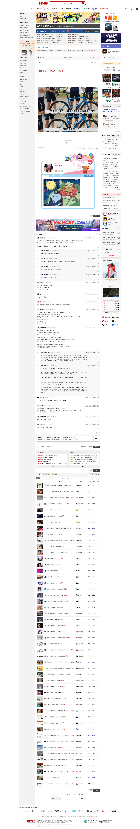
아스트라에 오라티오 (25, 111)
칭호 (68, 175)
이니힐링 (59, 171)
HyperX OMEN (23, 98)
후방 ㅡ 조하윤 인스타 (53, 534)
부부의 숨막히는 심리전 (54, 692)
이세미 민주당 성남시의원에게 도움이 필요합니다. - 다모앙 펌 (63, 759)
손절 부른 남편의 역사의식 (54, 686)
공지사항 (97, 816)
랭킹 (61, 175)
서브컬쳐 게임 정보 (24, 96)
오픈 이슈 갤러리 (24, 60)
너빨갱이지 (80, 497)
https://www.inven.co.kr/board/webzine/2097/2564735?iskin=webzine (55, 211)
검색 (82, 798)
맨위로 (90, 446)
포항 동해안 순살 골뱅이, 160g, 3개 (110, 208)
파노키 (79, 777)
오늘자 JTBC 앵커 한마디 (54, 704)
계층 (87, 478)
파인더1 (80, 784)
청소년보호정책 (71, 816)
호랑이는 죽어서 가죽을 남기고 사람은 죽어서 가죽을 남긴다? (63, 497)
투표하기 (111, 255)
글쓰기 (96, 470)
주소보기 (38, 54)
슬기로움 (80, 540)
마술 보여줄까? (52, 777)
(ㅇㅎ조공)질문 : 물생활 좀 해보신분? (57, 674)
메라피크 (80, 516)
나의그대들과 (81, 680)
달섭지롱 (80, 698)
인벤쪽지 (56, 171)
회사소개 (42, 816)
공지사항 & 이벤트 (24, 25)
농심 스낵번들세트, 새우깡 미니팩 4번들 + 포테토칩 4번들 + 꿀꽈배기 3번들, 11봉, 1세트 (111, 197)
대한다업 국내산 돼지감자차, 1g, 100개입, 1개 (111, 203)
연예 (51, 478)
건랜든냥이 (80, 747)
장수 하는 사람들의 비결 (54, 680)
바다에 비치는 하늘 (53, 747)
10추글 (48, 474)
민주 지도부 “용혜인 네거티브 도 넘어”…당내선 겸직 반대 (62, 540)
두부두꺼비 (41, 58)
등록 (96, 438)
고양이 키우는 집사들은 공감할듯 (56, 656)
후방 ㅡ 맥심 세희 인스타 (54, 546)
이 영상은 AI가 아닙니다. (54, 729)
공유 (77, 148)
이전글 (48, 446)
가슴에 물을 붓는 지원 (53, 607)
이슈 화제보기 (95, 31)
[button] (52, 466)
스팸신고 (90, 148)
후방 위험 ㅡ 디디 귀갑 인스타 (55, 552)
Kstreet (79, 674)
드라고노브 (80, 723)
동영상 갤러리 (23, 27)
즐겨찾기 (55, 474)
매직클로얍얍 (81, 668)
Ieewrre (79, 692)
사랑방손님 (80, 656)
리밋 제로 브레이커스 (25, 106)
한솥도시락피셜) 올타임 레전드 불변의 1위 (58, 668)
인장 (46, 176)
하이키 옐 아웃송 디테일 (54, 583)
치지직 (21, 81)
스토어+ (118, 63)
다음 (82, 794)
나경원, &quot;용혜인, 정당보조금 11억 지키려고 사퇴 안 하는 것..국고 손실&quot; (67, 771)
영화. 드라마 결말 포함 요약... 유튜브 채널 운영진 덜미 (61, 753)
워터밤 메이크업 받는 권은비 (55, 625)
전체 (38, 478)
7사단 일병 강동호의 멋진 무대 (55, 595)
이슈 (44, 478)
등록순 (44, 234)
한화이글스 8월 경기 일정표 (55, 723)
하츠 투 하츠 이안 (52, 564)
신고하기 (85, 148)
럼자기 (79, 729)
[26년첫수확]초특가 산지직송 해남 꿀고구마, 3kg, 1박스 (111, 200)
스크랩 (80, 148)
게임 (73, 478)
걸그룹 (21, 86)
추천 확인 (95, 148)
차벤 (21, 84)
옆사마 (79, 771)
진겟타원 (80, 759)
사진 (82, 478)
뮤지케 (79, 485)
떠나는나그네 (81, 491)
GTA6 (21, 113)
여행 (21, 89)
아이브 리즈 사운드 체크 (54, 558)
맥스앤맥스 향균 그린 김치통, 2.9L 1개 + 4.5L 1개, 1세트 (111, 205)
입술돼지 (80, 510)
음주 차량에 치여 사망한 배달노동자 (57, 613)
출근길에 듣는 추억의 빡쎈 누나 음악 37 (57, 485)
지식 (77, 478)
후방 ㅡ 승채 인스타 (53, 510)
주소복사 (38, 211)
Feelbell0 (80, 528)
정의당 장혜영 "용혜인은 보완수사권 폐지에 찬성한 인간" (62, 735)
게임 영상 (22, 94)
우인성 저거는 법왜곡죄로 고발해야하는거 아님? (60, 710)
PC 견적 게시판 (23, 70)
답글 (98, 247)
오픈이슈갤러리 (97, 54)
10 (79, 794)
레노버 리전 (23, 101)
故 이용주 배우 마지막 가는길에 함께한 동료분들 (60, 662)
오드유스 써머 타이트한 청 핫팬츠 (56, 601)
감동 (92, 478)
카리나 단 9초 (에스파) (53, 619)
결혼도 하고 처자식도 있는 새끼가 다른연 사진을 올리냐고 (62, 741)
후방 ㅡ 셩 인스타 (52, 522)
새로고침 (98, 234)
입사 (79, 558)
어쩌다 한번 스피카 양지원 (54, 631)
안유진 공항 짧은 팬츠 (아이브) (55, 589)
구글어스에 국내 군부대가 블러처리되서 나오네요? (60, 650)
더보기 (62, 171)
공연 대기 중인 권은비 (53, 577)
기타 (97, 478)
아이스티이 (80, 753)
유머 (58, 478)
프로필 (53, 175)
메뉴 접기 (88, 176)
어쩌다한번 (80, 631)
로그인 (126, 8)
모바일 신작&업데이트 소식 (26, 37)
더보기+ (65, 452)
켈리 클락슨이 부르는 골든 (54, 516)
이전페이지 (83, 446)
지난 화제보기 (87, 31)
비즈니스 (48, 816)
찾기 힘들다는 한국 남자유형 (55, 717)
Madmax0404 (81, 710)
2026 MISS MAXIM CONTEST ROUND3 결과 (59, 491)
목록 (92, 62)
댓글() (96, 62)
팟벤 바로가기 (23, 79)
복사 (43, 54)
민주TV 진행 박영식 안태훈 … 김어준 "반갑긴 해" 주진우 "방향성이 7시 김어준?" (67, 784)
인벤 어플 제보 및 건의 (25, 32)
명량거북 (80, 704)
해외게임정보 (23, 91)
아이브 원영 (51, 570)
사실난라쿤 (80, 503)
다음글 (42, 446)
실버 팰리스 (23, 103)
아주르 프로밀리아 (24, 108)
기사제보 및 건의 (24, 30)
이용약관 (54, 816)
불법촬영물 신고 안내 (81, 816)
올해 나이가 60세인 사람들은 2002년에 (57, 528)
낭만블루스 (80, 686)
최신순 (48, 234)
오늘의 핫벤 (23, 63)
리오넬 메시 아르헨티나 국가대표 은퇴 (57, 637)
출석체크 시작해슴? (53, 643)
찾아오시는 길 (90, 816)
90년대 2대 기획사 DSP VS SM (55, 698)
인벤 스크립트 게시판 (25, 35)
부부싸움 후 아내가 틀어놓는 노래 (56, 503)
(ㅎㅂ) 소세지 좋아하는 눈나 (55, 765)
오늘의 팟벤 (23, 65)
